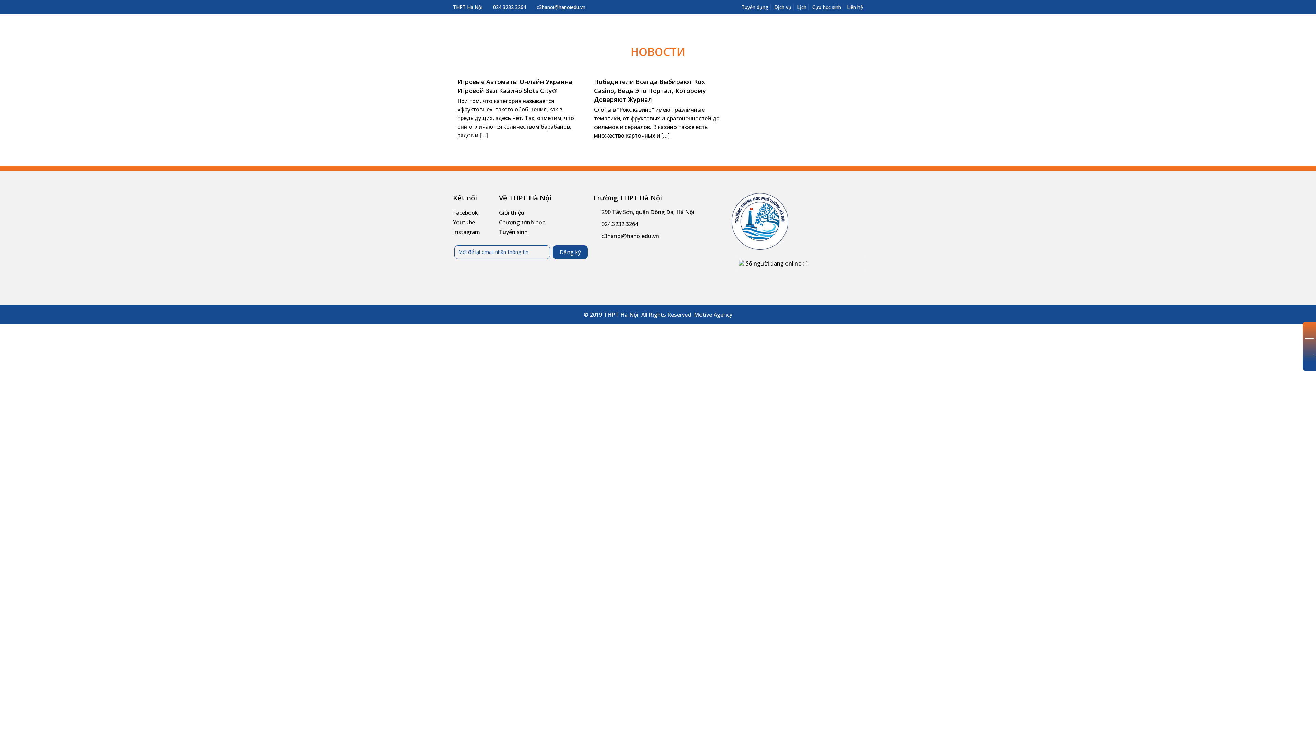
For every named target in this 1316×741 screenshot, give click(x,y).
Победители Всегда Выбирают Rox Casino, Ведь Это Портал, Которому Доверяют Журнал (650, 91)
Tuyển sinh (513, 232)
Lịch (801, 7)
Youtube (464, 222)
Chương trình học (522, 222)
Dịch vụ (782, 7)
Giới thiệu (511, 212)
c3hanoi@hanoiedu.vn (561, 7)
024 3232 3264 (509, 7)
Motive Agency (713, 314)
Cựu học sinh (826, 7)
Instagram (466, 232)
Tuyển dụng (755, 7)
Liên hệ (855, 7)
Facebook (465, 212)
